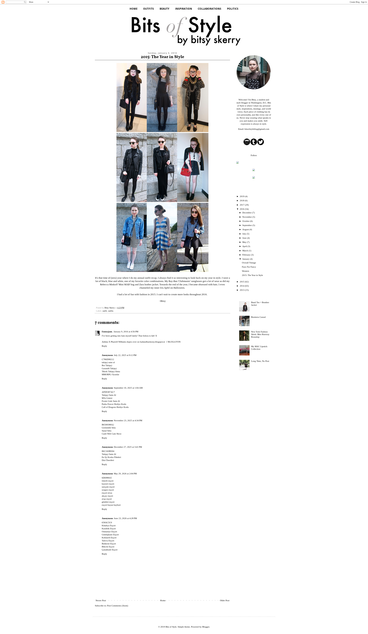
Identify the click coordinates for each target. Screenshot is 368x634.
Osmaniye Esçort (109, 531)
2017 (242, 205)
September (247, 225)
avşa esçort (107, 499)
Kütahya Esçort (109, 525)
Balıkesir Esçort (109, 544)
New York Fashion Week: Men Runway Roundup (260, 334)
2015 (242, 282)
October (246, 221)
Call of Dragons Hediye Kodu (115, 407)
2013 (242, 290)
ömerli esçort (107, 481)
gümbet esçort (108, 502)
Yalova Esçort (108, 540)
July (244, 234)
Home (163, 600)
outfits (110, 311)
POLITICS (232, 8)
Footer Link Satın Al (111, 401)
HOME (133, 8)
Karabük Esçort (109, 528)
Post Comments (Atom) (117, 606)
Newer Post (101, 600)
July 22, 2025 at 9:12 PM (125, 355)
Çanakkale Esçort (109, 550)
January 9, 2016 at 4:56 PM (126, 331)
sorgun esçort (108, 490)
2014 (242, 286)
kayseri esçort (108, 484)
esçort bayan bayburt (111, 505)
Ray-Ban (173, 281)
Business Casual (258, 317)
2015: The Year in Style (252, 275)
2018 (242, 200)
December (247, 212)
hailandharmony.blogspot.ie (152, 342)
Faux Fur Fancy (249, 267)
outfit (104, 311)
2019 (242, 196)
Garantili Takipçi (109, 368)
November (247, 217)
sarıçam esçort (108, 487)
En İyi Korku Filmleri (111, 457)
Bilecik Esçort (108, 547)
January (246, 259)
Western (245, 271)
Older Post (224, 600)
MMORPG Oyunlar (110, 374)
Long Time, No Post (260, 361)
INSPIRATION (183, 8)
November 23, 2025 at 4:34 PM (128, 420)
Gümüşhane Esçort (110, 534)
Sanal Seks (106, 431)
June (244, 238)
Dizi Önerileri (108, 460)
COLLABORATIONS (209, 8)
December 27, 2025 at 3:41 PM (128, 447)
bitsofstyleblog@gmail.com (257, 129)
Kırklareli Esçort (109, 537)
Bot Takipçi (107, 365)
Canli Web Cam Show (111, 434)
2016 (242, 209)
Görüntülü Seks (109, 428)
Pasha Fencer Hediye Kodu (114, 404)
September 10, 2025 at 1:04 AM (128, 388)
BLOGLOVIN (174, 342)
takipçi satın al (108, 362)
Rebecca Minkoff (109, 284)
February (246, 255)
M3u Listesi (107, 398)
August (245, 229)
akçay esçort (107, 496)
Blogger (205, 627)
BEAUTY (164, 8)
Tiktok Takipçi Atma (111, 371)
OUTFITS (148, 8)
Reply (104, 346)
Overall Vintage (249, 263)
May (244, 242)
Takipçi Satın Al (109, 395)
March (245, 250)
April (245, 246)
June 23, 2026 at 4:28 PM (125, 518)
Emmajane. (107, 331)
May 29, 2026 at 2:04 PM (125, 473)
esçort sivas (107, 493)
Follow (254, 155)
